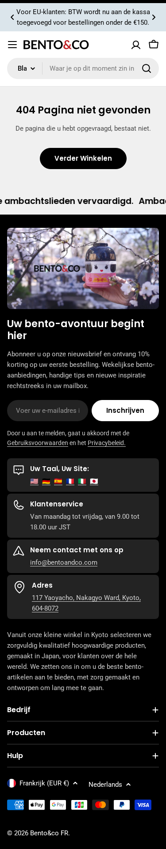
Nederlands (105, 785)
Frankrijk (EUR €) (44, 783)
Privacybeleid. (107, 442)
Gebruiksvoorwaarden (37, 442)
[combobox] (83, 68)
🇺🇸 (34, 481)
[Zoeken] (146, 68)
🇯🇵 (94, 481)
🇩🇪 (46, 481)
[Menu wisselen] (12, 44)
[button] (12, 17)
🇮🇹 (82, 481)
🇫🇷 (70, 481)
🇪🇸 (58, 481)
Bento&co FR (49, 833)
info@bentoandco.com (63, 562)
